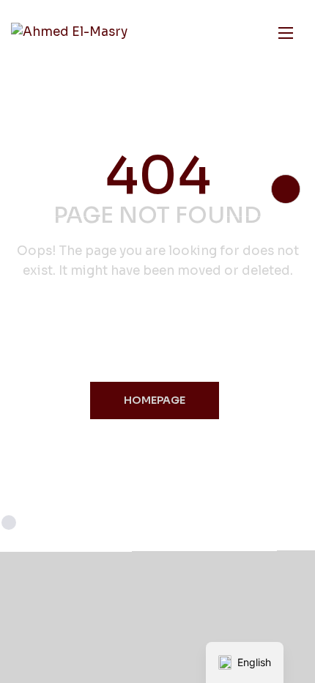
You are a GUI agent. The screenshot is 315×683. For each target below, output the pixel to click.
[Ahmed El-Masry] (69, 33)
